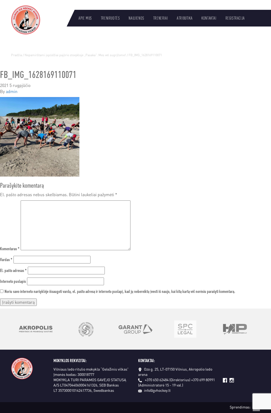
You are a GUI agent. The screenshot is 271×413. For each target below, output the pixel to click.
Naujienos (136, 18)
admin (11, 91)
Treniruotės (110, 18)
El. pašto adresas (13, 270)
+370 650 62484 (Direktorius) (167, 379)
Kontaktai (208, 18)
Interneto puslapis (13, 281)
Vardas (6, 259)
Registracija (235, 18)
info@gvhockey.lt (157, 390)
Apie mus (85, 18)
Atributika (184, 18)
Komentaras (10, 248)
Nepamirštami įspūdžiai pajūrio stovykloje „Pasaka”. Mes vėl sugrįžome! (75, 55)
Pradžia (16, 55)
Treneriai (160, 18)
